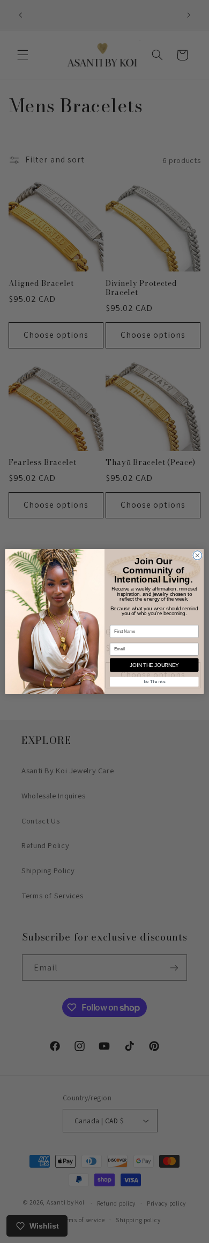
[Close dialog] (197, 555)
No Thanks (154, 682)
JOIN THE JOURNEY (154, 664)
